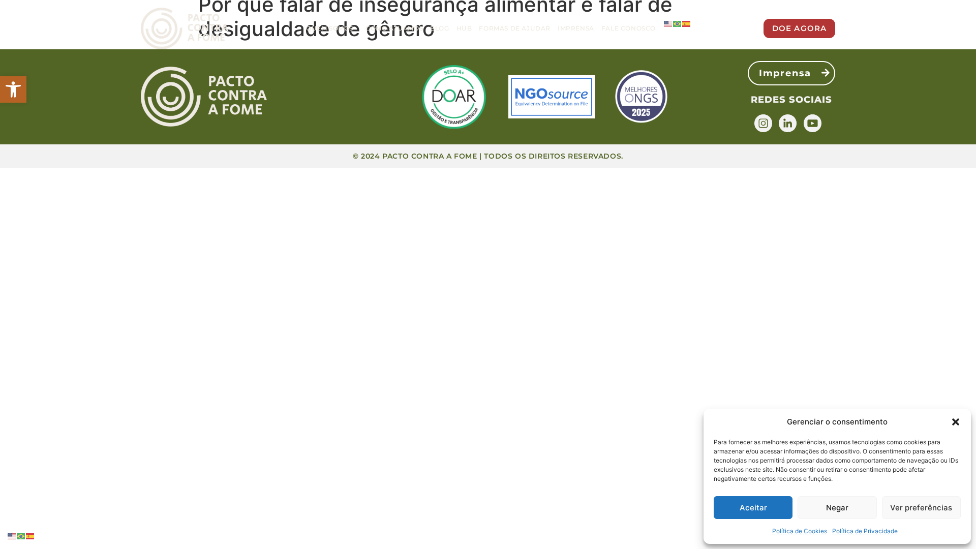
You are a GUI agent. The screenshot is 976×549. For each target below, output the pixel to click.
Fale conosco (628, 28)
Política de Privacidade (865, 531)
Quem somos (329, 28)
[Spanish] (686, 23)
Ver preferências (921, 507)
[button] (13, 89)
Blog (439, 28)
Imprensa (576, 28)
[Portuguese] (677, 23)
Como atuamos (394, 28)
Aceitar (753, 507)
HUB (464, 28)
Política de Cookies (799, 531)
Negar (837, 507)
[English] (668, 23)
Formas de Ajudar (515, 28)
